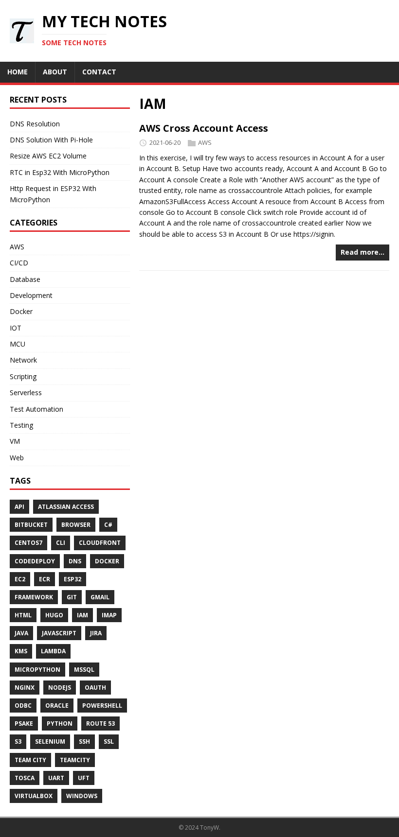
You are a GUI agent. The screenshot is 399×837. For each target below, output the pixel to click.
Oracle (57, 705)
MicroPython (37, 669)
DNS (75, 561)
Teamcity (75, 760)
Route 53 (100, 723)
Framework (34, 597)
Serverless (26, 392)
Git (72, 597)
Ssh (84, 741)
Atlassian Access (66, 507)
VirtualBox (34, 796)
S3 (18, 741)
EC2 (20, 579)
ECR (44, 579)
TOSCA (25, 778)
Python (60, 723)
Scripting (23, 376)
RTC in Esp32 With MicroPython (59, 172)
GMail (100, 597)
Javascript (59, 633)
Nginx (25, 687)
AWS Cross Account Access (203, 128)
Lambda (53, 651)
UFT (84, 778)
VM (15, 441)
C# (108, 525)
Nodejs (59, 687)
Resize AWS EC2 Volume (48, 155)
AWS (205, 142)
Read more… (362, 252)
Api (19, 507)
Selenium (50, 741)
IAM (82, 615)
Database (25, 279)
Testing (21, 425)
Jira (96, 633)
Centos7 (28, 543)
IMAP (109, 615)
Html (23, 615)
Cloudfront (100, 543)
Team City (30, 760)
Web (17, 457)
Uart (56, 778)
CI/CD (19, 262)
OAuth (95, 687)
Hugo (54, 615)
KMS (21, 651)
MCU (17, 344)
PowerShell (102, 705)
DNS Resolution (35, 123)
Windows (81, 796)
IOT (15, 327)
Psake (24, 723)
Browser (76, 525)
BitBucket (31, 525)
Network (23, 360)
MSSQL (84, 669)
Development (31, 295)
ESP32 (72, 579)
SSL (109, 741)
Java (21, 633)
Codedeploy (35, 561)
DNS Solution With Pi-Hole (51, 139)
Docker (21, 311)
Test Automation (36, 409)
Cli (60, 543)
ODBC (23, 705)
